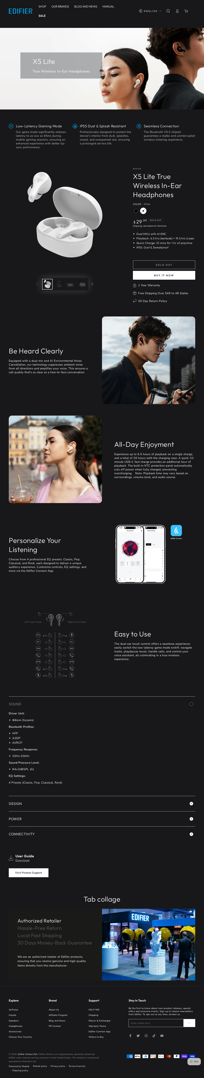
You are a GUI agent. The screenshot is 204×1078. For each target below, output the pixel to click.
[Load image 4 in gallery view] (70, 284)
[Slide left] (37, 284)
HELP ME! (94, 1009)
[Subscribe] (189, 1023)
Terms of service (77, 1066)
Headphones (15, 1026)
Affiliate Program (58, 1015)
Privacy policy (58, 1066)
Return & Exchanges (100, 1020)
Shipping (137, 226)
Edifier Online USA (27, 1054)
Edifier (137, 169)
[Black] (136, 211)
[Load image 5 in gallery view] (82, 284)
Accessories (15, 1031)
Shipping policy (20, 1070)
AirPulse (13, 1009)
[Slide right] (92, 284)
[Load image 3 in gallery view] (59, 284)
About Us (54, 1009)
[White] (143, 211)
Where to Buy (96, 1036)
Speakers (14, 1020)
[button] (168, 11)
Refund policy (40, 1066)
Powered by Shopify (19, 1066)
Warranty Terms (97, 1026)
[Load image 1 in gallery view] (47, 284)
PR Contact (55, 1026)
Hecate (12, 1015)
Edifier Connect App (99, 1031)
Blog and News (57, 1020)
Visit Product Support (28, 873)
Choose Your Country (20, 1036)
